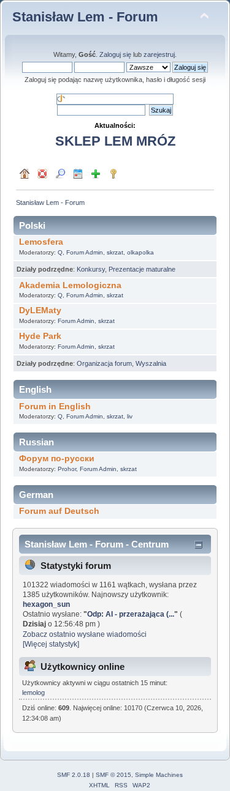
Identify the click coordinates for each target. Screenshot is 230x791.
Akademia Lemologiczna (70, 285)
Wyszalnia (151, 363)
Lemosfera (41, 242)
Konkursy (91, 269)
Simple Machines (159, 774)
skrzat (115, 252)
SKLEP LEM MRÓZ (115, 141)
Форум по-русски (56, 458)
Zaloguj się (115, 54)
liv (129, 416)
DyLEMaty (40, 310)
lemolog (33, 692)
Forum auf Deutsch (59, 511)
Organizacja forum (104, 363)
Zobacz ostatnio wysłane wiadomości (85, 634)
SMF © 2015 (113, 774)
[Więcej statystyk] (51, 644)
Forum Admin (84, 252)
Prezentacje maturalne (142, 269)
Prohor (67, 469)
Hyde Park (40, 336)
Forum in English (55, 406)
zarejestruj (159, 54)
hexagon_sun (46, 604)
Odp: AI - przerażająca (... (130, 614)
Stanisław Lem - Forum (85, 16)
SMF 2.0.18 (73, 774)
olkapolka (140, 252)
